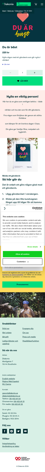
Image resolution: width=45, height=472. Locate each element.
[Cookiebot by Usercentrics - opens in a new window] (32, 208)
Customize (21, 262)
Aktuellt (5, 337)
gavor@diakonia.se (10, 393)
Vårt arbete (6, 333)
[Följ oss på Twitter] (18, 431)
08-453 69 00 (15, 399)
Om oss (25, 333)
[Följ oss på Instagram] (11, 431)
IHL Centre (6, 384)
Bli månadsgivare (23, 4)
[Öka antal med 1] (35, 72)
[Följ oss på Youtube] (25, 431)
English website (8, 379)
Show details (32, 247)
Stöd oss (11, 11)
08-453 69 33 (17, 404)
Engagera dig (27, 329)
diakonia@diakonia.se (11, 396)
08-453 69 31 (19, 401)
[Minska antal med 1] (10, 72)
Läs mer (7, 64)
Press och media (29, 337)
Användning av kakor (10, 446)
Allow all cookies (22, 254)
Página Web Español (10, 381)
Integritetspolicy (9, 444)
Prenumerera (22, 284)
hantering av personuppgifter (12, 275)
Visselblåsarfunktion (30, 341)
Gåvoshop (19, 11)
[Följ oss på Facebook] (4, 431)
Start (4, 11)
